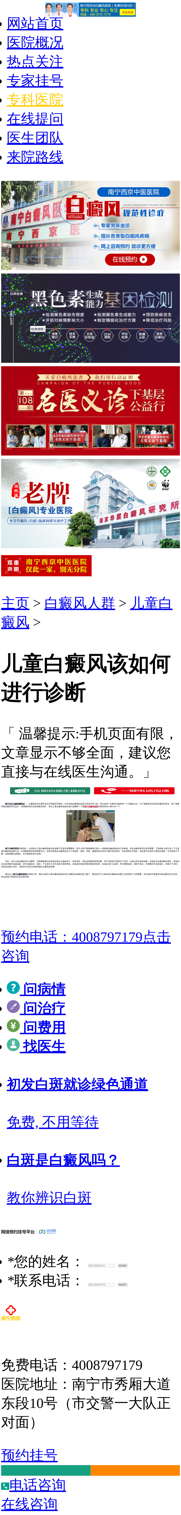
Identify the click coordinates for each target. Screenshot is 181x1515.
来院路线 (35, 157)
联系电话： (46, 1280)
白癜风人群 (79, 603)
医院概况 (35, 42)
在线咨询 (29, 1504)
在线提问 (35, 119)
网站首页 (35, 23)
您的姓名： (46, 1261)
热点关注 (35, 62)
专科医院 (35, 100)
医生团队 (35, 138)
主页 (15, 603)
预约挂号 (29, 1455)
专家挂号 (35, 81)
